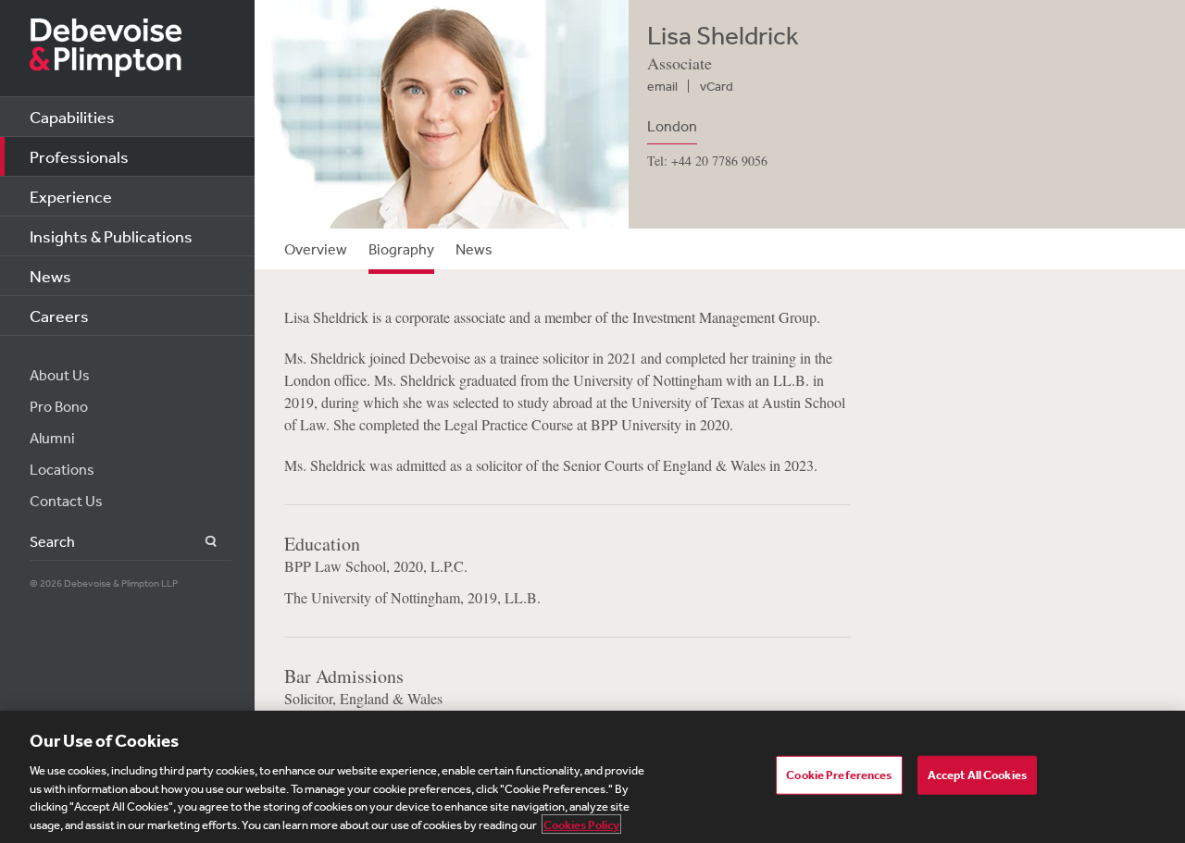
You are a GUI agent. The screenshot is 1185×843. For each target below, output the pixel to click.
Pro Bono (59, 406)
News (50, 276)
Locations (62, 469)
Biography (401, 249)
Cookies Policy (581, 824)
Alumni (52, 437)
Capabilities (72, 116)
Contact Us (66, 500)
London (672, 126)
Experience (71, 196)
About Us (60, 375)
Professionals (79, 156)
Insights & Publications (111, 236)
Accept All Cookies (977, 775)
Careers (59, 315)
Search (200, 542)
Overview (315, 249)
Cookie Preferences (839, 775)
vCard (716, 86)
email (662, 86)
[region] (592, 777)
